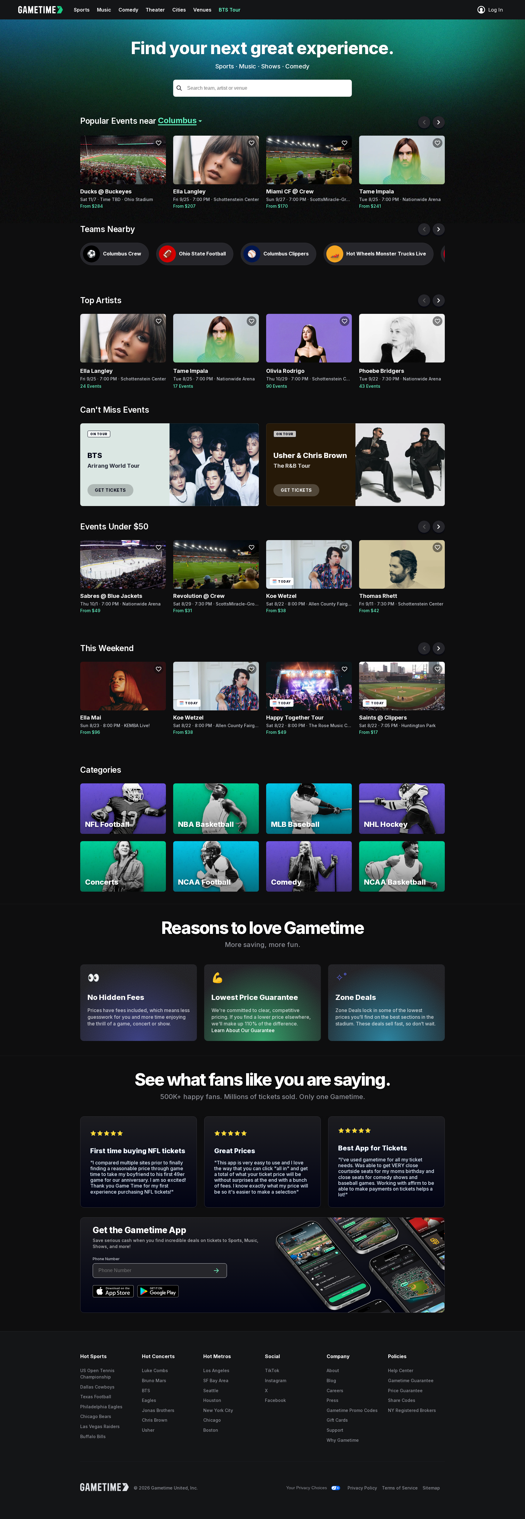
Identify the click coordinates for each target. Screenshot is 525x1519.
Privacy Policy (362, 1487)
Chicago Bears (95, 1416)
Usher (148, 1430)
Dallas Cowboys (97, 1386)
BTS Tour (230, 10)
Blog (331, 1380)
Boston (210, 1430)
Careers (335, 1390)
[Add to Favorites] (158, 143)
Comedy (128, 10)
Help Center (400, 1370)
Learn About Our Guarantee (243, 1030)
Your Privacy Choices (306, 1487)
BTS (146, 1390)
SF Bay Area (215, 1380)
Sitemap (431, 1487)
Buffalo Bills (93, 1436)
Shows (270, 66)
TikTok (272, 1370)
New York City (218, 1410)
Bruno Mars (154, 1380)
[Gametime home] (44, 9)
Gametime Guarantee (411, 1380)
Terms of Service (400, 1487)
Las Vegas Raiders (100, 1426)
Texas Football (95, 1396)
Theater (155, 10)
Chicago (212, 1420)
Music (104, 10)
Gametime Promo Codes (352, 1410)
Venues (202, 10)
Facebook (275, 1400)
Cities (179, 10)
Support (335, 1430)
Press (332, 1400)
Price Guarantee (405, 1390)
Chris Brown (154, 1420)
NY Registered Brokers (412, 1410)
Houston (212, 1400)
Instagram (275, 1380)
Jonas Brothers (158, 1410)
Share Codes (401, 1400)
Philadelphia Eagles (101, 1406)
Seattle (210, 1390)
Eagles (149, 1400)
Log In (495, 10)
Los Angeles (216, 1370)
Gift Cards (337, 1420)
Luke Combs (155, 1370)
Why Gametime (343, 1440)
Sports (82, 10)
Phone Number (106, 1259)
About (333, 1370)
